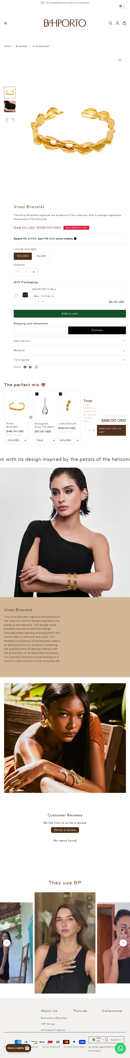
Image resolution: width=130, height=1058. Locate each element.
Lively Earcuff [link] (67, 423)
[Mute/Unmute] (89, 906)
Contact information (74, 1047)
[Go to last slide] (6, 943)
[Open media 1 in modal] (120, 60)
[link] (25, 296)
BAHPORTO (107, 1047)
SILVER (41, 256)
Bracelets (21, 46)
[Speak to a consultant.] (120, 1048)
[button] (5, 23)
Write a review (65, 830)
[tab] (10, 92)
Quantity (19, 264)
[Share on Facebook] (25, 367)
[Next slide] (123, 943)
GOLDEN (23, 256)
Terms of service (51, 1047)
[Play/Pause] (89, 898)
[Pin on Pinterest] (30, 367)
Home (7, 46)
